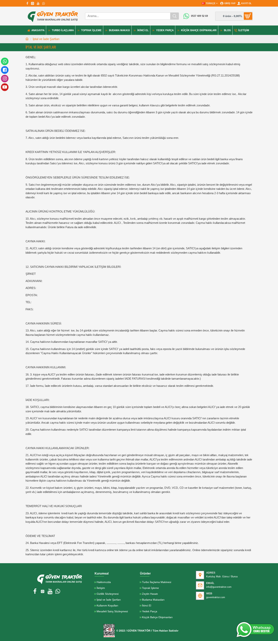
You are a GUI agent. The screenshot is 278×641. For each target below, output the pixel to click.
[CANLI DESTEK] (255, 629)
